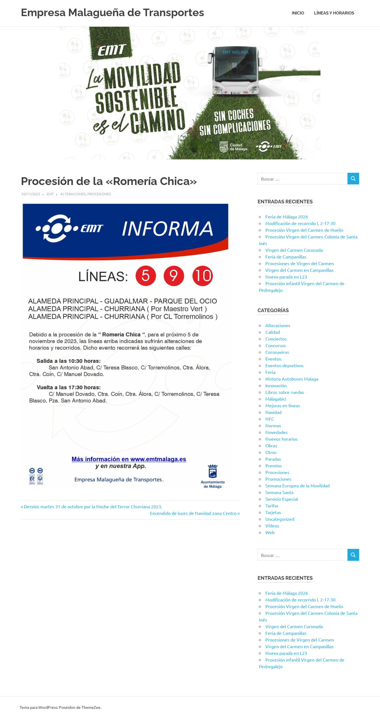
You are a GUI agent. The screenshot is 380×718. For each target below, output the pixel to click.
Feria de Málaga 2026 (286, 216)
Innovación (276, 385)
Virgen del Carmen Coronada (294, 250)
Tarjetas (273, 512)
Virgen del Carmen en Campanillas (299, 270)
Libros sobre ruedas (284, 392)
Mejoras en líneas (282, 405)
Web (270, 532)
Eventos (273, 358)
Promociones (278, 479)
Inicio (298, 13)
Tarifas (271, 505)
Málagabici (275, 398)
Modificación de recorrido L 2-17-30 (300, 223)
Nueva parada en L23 (286, 276)
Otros (271, 452)
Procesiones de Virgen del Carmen (299, 263)
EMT (50, 193)
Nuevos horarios (281, 438)
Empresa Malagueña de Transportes (112, 12)
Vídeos (272, 525)
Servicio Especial (281, 499)
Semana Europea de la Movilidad (297, 485)
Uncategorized (279, 519)
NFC (269, 418)
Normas (273, 425)
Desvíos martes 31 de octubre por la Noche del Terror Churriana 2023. (93, 506)
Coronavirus (277, 352)
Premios (273, 465)
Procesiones (99, 193)
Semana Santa (279, 492)
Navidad (273, 412)
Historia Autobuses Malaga (291, 378)
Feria (270, 372)
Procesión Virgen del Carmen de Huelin (304, 230)
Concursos (275, 345)
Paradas (273, 459)
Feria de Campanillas (285, 256)
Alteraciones (73, 193)
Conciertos (276, 338)
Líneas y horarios (334, 13)
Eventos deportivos (284, 365)
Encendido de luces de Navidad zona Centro (193, 513)
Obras (271, 445)
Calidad (272, 332)
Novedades (276, 432)
